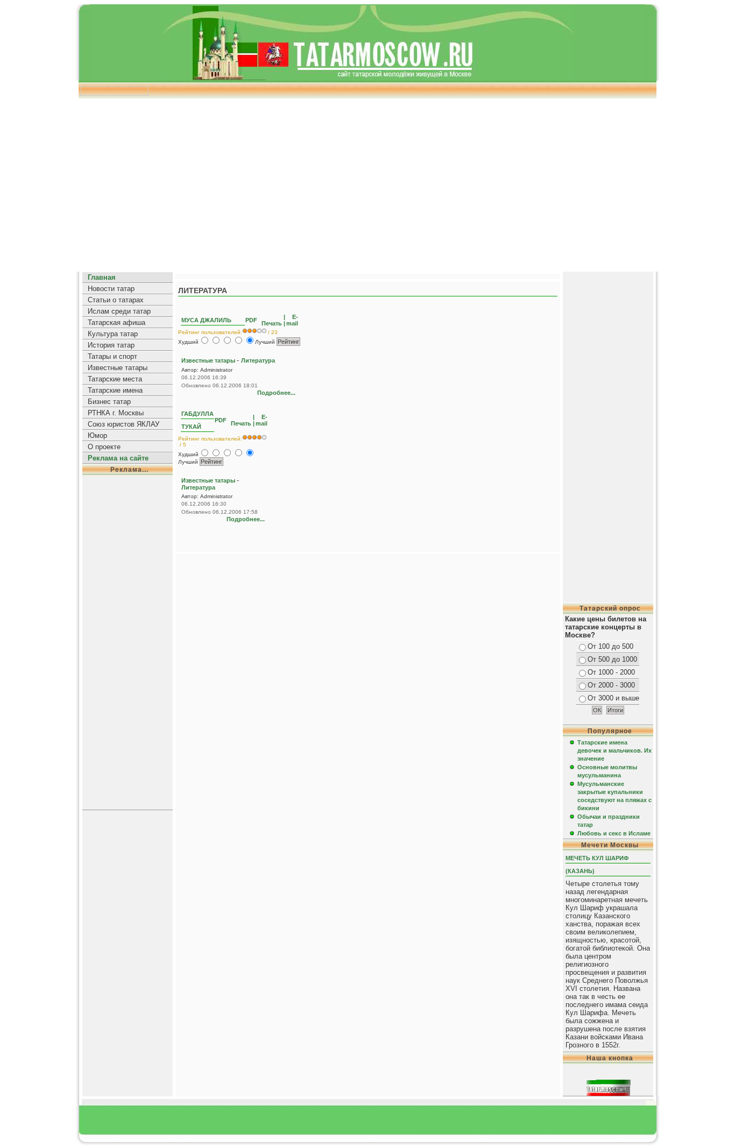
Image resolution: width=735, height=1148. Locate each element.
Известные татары (117, 368)
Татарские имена (115, 390)
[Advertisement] (367, 181)
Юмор (97, 435)
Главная (102, 277)
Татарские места (115, 379)
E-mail (292, 320)
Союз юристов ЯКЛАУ (123, 424)
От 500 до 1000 (612, 659)
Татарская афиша (116, 322)
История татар (111, 345)
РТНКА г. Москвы (116, 413)
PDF (252, 320)
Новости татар (111, 289)
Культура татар (113, 334)
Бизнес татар (109, 402)
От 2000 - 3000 (611, 685)
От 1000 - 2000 (611, 672)
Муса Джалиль (206, 320)
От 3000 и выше (613, 698)
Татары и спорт (112, 356)
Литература (258, 360)
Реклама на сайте (118, 458)
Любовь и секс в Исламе (614, 833)
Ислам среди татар (119, 311)
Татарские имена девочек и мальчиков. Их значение (614, 750)
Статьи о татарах (116, 300)
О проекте (104, 447)
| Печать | (272, 320)
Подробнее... (276, 392)
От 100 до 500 (610, 646)
